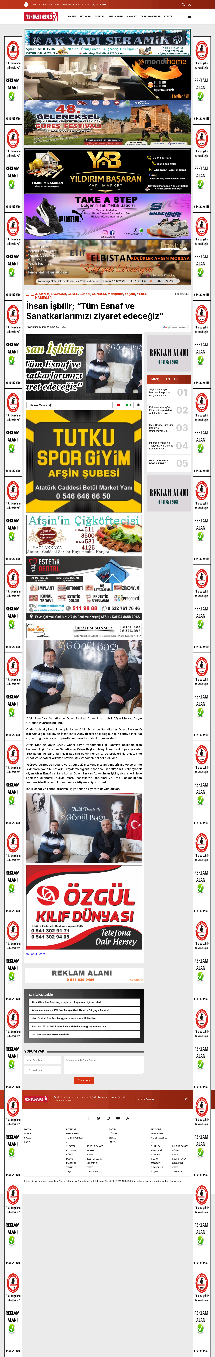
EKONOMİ (85, 16)
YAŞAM (69, 1171)
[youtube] (118, 1118)
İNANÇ (69, 1159)
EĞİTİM (72, 16)
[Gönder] (187, 1099)
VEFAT (90, 1167)
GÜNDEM (99, 294)
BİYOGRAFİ (71, 1150)
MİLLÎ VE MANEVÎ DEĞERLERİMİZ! (50, 1034)
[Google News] (175, 327)
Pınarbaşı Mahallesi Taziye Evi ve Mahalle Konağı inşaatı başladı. (68, 1026)
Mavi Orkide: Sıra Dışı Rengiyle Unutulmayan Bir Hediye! (63, 1018)
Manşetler (115, 294)
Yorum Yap (84, 1080)
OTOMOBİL (93, 1163)
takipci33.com (35, 954)
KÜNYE (168, 16)
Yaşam (130, 294)
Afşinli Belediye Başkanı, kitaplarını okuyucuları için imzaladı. (66, 1002)
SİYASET (131, 16)
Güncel (84, 294)
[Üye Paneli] (188, 4)
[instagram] (108, 1118)
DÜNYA (90, 1150)
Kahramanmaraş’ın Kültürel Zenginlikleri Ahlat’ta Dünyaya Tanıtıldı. (70, 1010)
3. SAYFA (42, 294)
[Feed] (127, 1118)
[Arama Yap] (182, 4)
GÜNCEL (99, 16)
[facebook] (89, 1118)
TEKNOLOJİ (72, 1167)
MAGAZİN (71, 1163)
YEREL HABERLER (150, 16)
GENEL (73, 294)
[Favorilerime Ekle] (138, 405)
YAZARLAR (92, 1171)
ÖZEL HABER (115, 16)
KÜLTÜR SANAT (95, 1146)
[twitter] (99, 1118)
